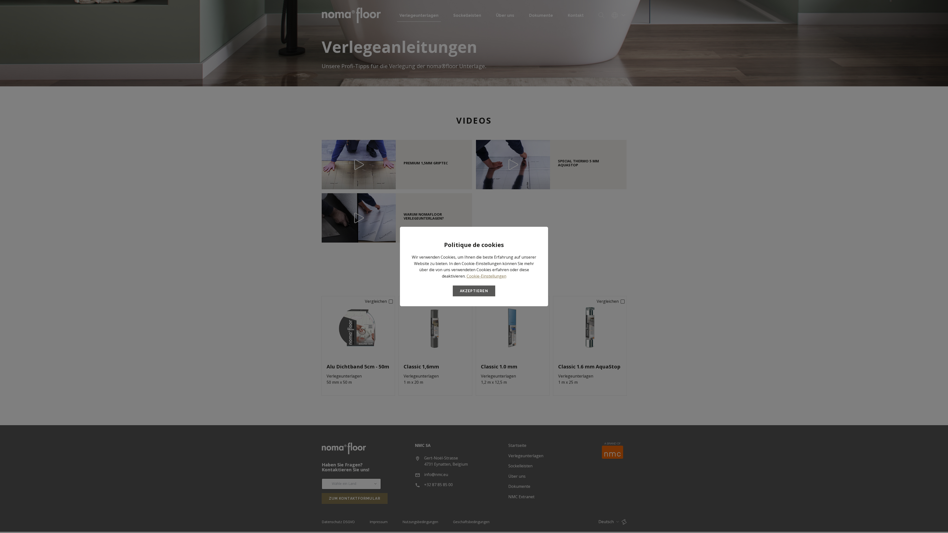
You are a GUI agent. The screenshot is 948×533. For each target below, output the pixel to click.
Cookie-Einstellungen (486, 276)
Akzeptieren (474, 291)
